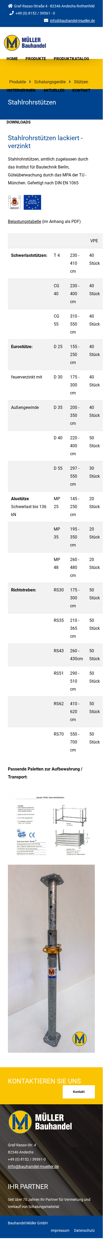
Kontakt (81, 90)
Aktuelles (54, 90)
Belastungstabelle (24, 221)
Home (12, 58)
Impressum (60, 1230)
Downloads (19, 122)
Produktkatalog (71, 58)
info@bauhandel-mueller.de (72, 21)
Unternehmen (21, 90)
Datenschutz (84, 1230)
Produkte (36, 58)
